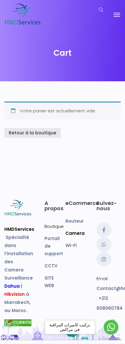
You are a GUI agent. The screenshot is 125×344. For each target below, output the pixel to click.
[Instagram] (104, 259)
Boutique (54, 226)
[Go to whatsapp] (111, 327)
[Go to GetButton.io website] (111, 338)
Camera (75, 233)
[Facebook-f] (104, 230)
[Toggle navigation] (116, 14)
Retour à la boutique (32, 133)
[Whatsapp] (104, 244)
